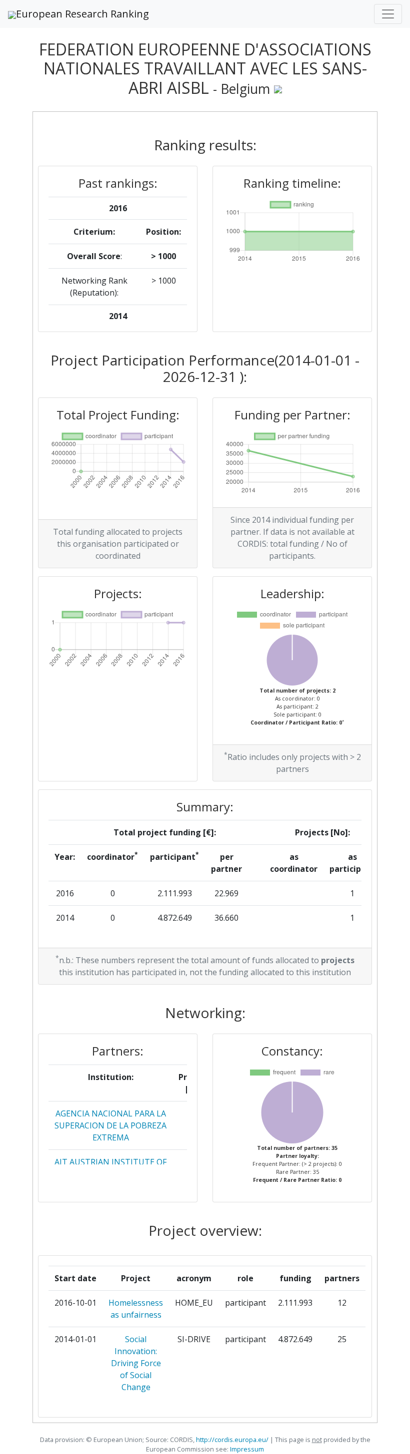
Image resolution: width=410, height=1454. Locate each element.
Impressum (246, 1449)
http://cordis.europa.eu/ (232, 1439)
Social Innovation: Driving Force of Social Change (136, 1363)
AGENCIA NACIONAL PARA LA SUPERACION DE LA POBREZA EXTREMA (110, 1125)
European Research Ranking (82, 13)
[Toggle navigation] (388, 14)
